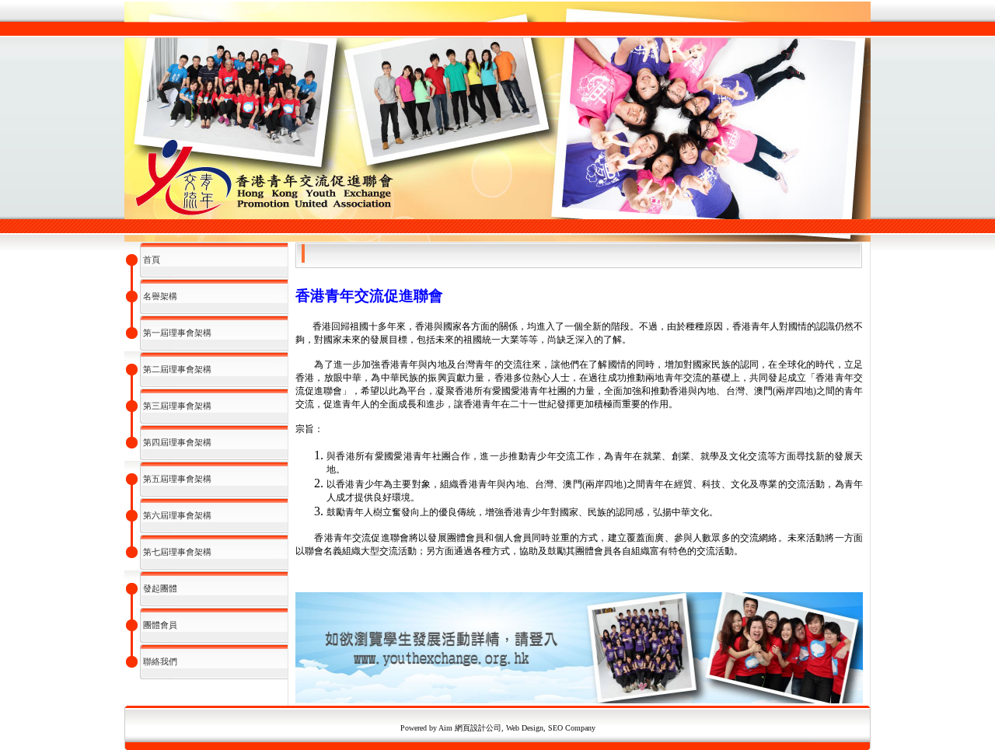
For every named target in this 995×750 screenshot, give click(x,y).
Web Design (524, 728)
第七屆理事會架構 (177, 551)
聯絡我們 (160, 661)
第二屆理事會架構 (177, 369)
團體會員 (160, 625)
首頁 (151, 259)
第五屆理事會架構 (177, 478)
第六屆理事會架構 (177, 515)
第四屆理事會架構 (177, 442)
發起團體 (160, 588)
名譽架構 (160, 296)
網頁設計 (469, 728)
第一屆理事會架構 (177, 332)
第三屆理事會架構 (177, 405)
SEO (555, 728)
